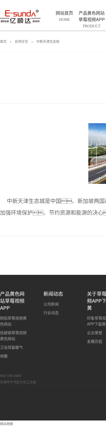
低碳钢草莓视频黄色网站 (13, 335)
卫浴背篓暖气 (11, 347)
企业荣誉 (94, 332)
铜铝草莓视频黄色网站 (13, 321)
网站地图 (6, 423)
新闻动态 (53, 293)
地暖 (4, 355)
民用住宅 (21, 41)
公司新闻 (51, 304)
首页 (3, 41)
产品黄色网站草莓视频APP (12, 300)
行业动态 (51, 312)
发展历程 (94, 341)
